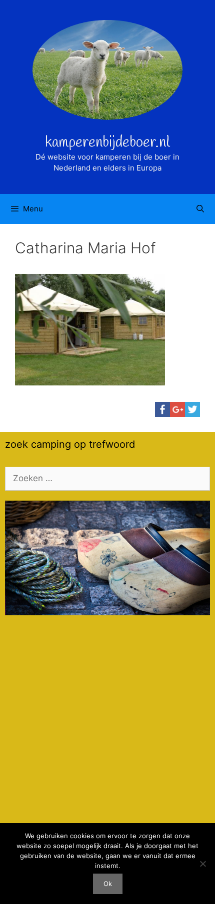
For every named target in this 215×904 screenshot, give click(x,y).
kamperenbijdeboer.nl (107, 143)
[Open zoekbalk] (200, 209)
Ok (108, 884)
